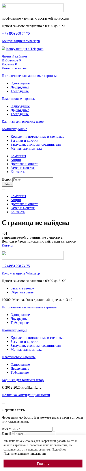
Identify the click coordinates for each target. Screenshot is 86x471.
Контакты (18, 172)
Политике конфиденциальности (25, 453)
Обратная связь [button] (22, 292)
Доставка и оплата (24, 164)
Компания (18, 156)
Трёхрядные (20, 91)
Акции (16, 160)
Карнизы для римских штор (23, 121)
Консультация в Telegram (24, 49)
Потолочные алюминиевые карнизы (29, 76)
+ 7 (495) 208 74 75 (16, 33)
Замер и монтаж (23, 168)
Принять (43, 463)
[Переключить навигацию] (3, 189)
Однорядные (20, 83)
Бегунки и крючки (24, 140)
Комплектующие (14, 129)
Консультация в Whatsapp (21, 41)
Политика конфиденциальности (26, 395)
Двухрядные (20, 87)
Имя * (7, 429)
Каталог (8, 245)
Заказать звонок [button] (22, 288)
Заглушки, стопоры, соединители (36, 144)
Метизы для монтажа (26, 148)
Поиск (6, 179)
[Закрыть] (3, 403)
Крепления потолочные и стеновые (37, 136)
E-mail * (8, 434)
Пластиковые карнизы (19, 98)
